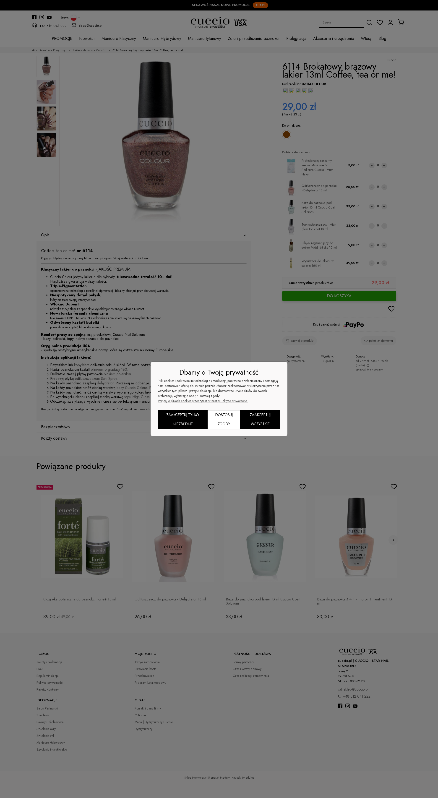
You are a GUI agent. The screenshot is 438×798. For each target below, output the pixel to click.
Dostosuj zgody (224, 419)
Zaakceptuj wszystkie (260, 419)
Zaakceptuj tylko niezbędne (182, 419)
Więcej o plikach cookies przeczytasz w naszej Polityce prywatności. (203, 401)
